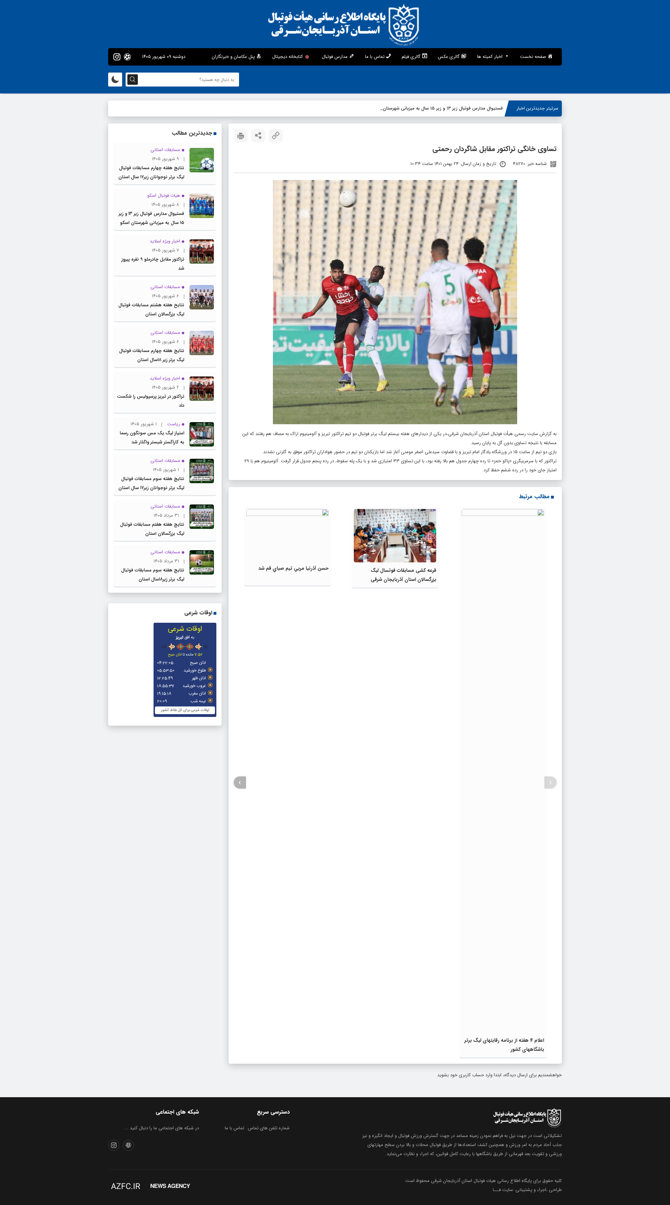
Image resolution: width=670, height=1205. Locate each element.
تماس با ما (234, 1128)
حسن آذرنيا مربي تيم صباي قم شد (293, 568)
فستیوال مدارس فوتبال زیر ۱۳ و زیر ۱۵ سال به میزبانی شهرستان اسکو (437, 108)
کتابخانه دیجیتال (287, 56)
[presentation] (550, 783)
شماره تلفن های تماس (269, 1128)
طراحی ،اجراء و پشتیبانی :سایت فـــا (527, 1189)
